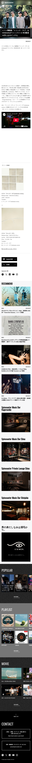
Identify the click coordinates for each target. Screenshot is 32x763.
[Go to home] (7, 2)
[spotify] (2, 275)
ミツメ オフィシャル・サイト (9, 249)
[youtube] (13, 275)
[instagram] (17, 275)
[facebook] (10, 275)
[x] (6, 275)
